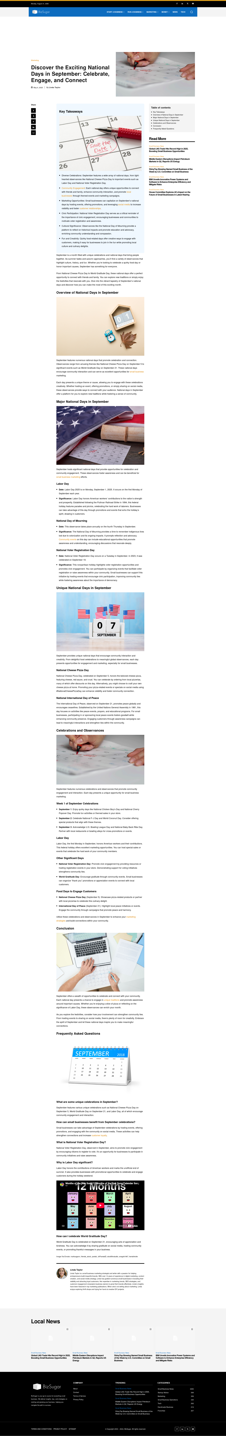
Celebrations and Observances (164, 123)
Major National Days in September (166, 117)
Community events (67, 539)
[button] (191, 11)
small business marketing (68, 476)
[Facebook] (177, 4)
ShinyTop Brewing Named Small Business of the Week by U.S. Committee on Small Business (171, 170)
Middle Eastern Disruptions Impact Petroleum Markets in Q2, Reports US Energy (169, 160)
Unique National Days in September (166, 120)
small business (137, 371)
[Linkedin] (182, 4)
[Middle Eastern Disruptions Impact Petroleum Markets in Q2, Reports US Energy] (92, 1338)
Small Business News (156, 146)
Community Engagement (73, 187)
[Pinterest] (33, 121)
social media (124, 204)
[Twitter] (188, 4)
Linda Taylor (54, 87)
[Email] (33, 132)
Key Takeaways (159, 112)
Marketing (35, 60)
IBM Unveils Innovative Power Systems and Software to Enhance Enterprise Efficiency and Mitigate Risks (170, 182)
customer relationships (90, 208)
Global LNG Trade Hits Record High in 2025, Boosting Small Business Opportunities (168, 150)
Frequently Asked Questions (163, 129)
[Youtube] (193, 4)
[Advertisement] (113, 34)
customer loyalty (99, 1135)
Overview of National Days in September (168, 115)
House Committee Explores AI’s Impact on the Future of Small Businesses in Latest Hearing (169, 193)
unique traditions (111, 999)
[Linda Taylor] (62, 1279)
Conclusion (157, 126)
